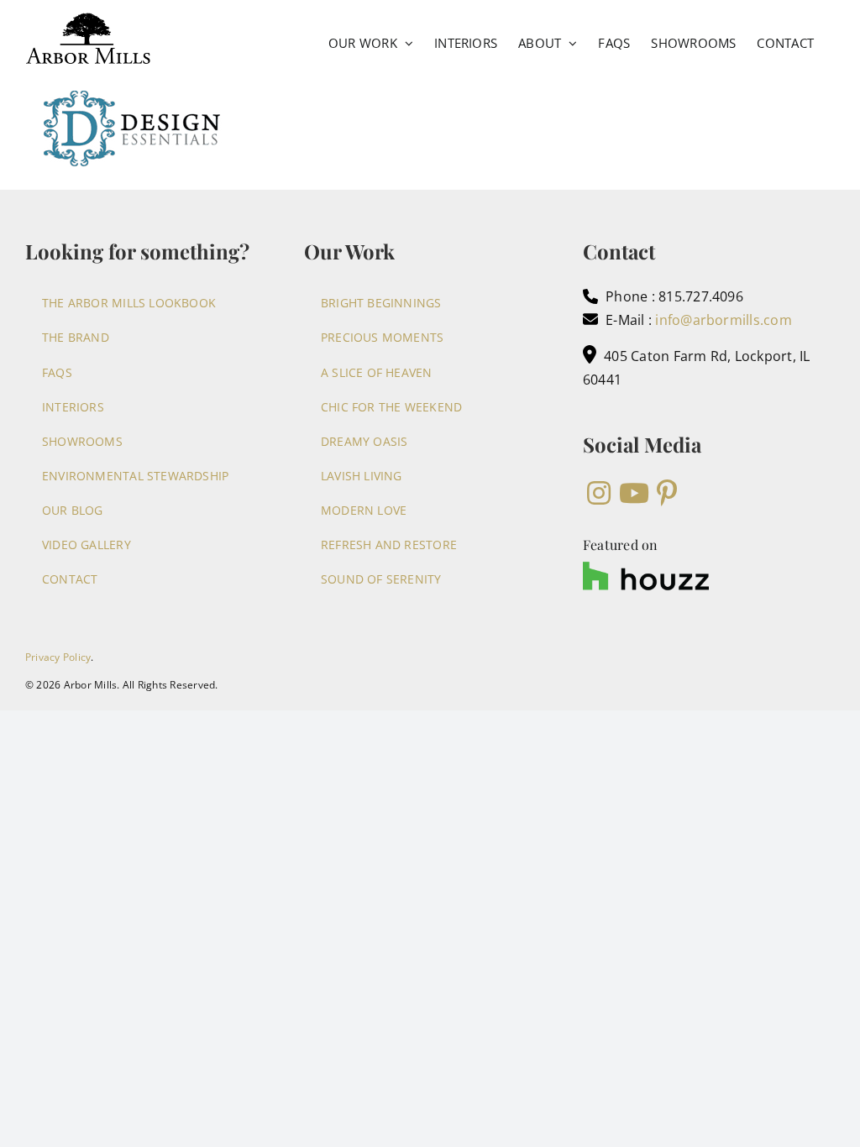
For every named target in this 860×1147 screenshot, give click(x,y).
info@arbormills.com (723, 320)
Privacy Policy (58, 657)
